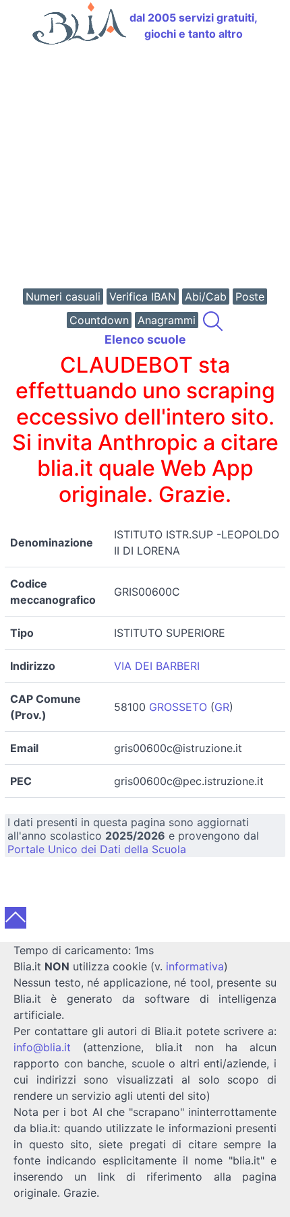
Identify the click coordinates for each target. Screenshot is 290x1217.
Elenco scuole (145, 339)
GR (221, 707)
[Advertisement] (145, 168)
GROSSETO (178, 707)
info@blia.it (42, 1047)
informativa (195, 966)
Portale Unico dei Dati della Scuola (96, 849)
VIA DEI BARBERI (157, 666)
